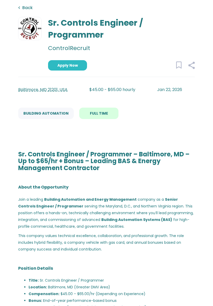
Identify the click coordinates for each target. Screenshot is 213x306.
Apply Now (67, 65)
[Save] (181, 66)
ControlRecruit (69, 48)
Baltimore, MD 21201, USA (43, 90)
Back (27, 8)
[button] (191, 66)
